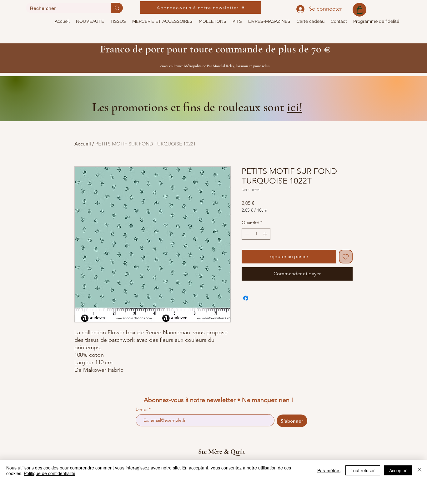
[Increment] (265, 233)
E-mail (142, 409)
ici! (294, 107)
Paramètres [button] (328, 470)
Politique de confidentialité (49, 473)
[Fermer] (419, 470)
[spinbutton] (256, 233)
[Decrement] (246, 233)
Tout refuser (363, 470)
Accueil (82, 144)
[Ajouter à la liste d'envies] (346, 256)
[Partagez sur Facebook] (245, 298)
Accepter (398, 470)
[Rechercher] (117, 8)
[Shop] (359, 10)
